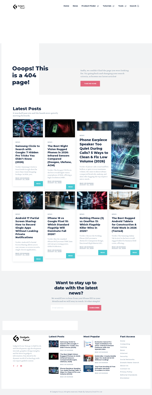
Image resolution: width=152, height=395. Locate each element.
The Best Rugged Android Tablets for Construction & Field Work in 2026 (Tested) (124, 224)
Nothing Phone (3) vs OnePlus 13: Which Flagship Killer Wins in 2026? (92, 224)
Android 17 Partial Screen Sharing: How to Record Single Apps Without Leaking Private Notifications (27, 228)
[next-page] (135, 185)
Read (38, 184)
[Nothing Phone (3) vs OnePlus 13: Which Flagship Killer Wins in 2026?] (92, 200)
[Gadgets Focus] (19, 6)
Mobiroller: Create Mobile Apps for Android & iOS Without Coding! (105, 358)
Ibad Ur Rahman (22, 178)
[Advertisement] (76, 27)
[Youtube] (21, 366)
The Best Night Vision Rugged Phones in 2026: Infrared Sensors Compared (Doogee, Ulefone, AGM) (60, 156)
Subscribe (94, 308)
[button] (134, 6)
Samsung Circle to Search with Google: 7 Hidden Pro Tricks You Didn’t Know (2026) (27, 154)
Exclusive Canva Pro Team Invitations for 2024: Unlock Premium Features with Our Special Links (104, 345)
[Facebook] (13, 366)
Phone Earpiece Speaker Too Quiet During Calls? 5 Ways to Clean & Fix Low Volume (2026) (70, 371)
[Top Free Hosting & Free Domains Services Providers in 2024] (88, 368)
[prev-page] (131, 185)
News (17, 142)
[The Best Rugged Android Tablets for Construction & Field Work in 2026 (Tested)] (124, 200)
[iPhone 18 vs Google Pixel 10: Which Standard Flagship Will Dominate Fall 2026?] (60, 200)
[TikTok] (17, 366)
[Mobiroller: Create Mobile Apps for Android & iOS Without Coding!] (88, 358)
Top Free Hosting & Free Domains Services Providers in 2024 (105, 368)
